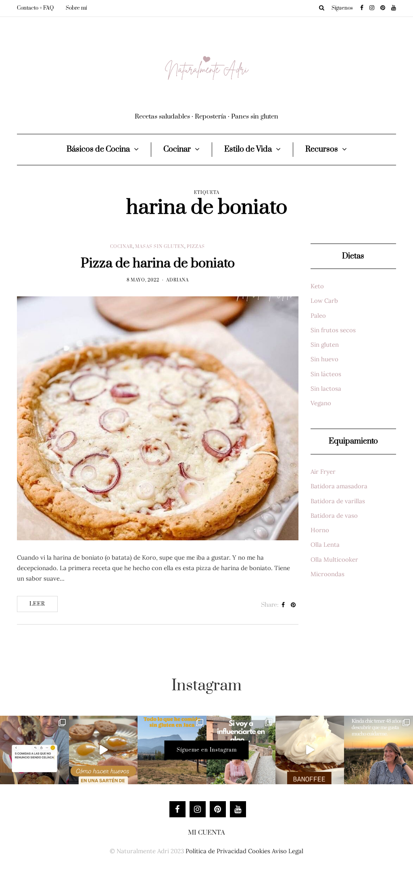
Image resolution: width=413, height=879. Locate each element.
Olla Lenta (325, 544)
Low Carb (324, 300)
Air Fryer (323, 471)
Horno (320, 530)
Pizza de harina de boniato (158, 263)
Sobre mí (76, 8)
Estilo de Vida (248, 149)
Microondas (327, 574)
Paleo (318, 315)
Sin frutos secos (333, 330)
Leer (37, 604)
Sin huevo (324, 359)
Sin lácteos (326, 374)
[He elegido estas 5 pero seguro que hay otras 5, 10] (34, 750)
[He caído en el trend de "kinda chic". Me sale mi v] (378, 750)
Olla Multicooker (334, 559)
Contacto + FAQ (35, 8)
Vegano (321, 403)
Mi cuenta (206, 833)
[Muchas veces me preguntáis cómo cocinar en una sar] (103, 750)
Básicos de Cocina (98, 149)
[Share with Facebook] (283, 605)
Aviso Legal (287, 851)
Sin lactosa (326, 388)
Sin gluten (325, 344)
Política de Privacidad (216, 851)
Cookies (259, 851)
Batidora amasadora (339, 486)
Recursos (321, 149)
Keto (317, 286)
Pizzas (196, 247)
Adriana (177, 280)
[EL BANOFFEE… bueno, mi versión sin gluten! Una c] (309, 750)
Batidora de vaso (334, 515)
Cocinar (177, 149)
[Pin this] (293, 605)
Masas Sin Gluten (159, 247)
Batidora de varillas (338, 501)
